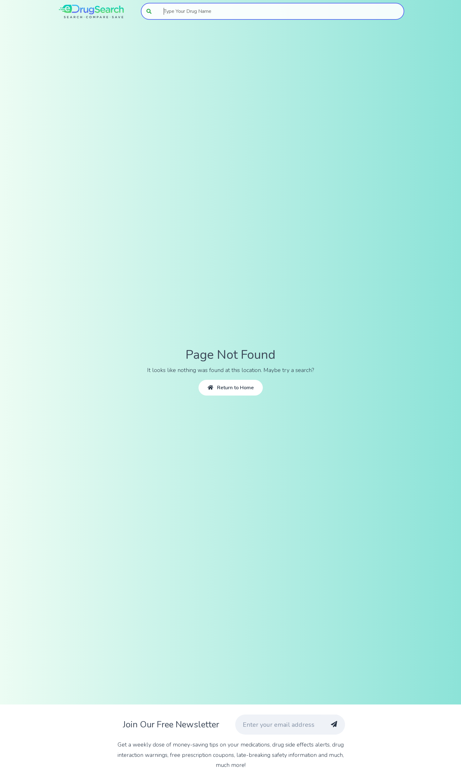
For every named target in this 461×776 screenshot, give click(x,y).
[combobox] (280, 11)
